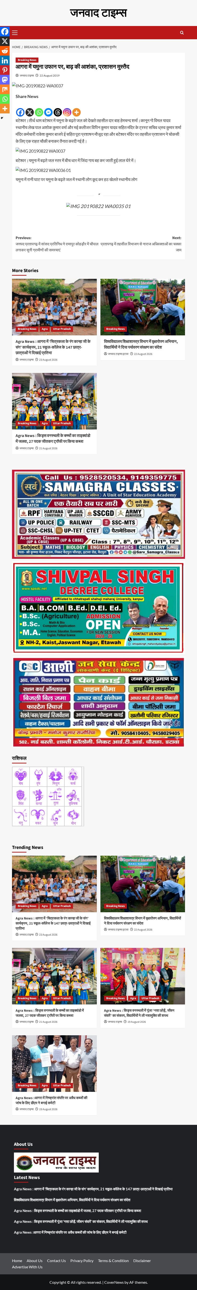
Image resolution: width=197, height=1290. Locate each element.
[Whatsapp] (39, 109)
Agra (45, 329)
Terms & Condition (113, 1260)
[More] (76, 109)
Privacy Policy (81, 1260)
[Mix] (5, 89)
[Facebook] (20, 109)
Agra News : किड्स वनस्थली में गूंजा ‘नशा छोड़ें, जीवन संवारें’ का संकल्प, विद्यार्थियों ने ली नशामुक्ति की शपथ (139, 1013)
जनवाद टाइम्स (98, 13)
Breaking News (27, 60)
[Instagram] (67, 109)
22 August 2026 (143, 354)
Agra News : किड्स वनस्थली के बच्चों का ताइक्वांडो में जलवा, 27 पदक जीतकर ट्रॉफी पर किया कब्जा (53, 438)
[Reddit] (5, 51)
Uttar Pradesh (62, 329)
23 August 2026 (48, 360)
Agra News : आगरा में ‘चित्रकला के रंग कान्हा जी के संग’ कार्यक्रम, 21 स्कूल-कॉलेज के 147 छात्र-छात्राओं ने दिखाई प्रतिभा (53, 347)
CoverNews (114, 1282)
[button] (17, 32)
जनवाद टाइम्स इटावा (118, 354)
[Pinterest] (5, 70)
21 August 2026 (48, 448)
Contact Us (56, 1260)
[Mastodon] (5, 80)
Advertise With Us (27, 1266)
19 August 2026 (137, 1022)
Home (17, 1260)
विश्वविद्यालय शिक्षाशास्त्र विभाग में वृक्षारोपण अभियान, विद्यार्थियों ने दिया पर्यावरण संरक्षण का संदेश (141, 344)
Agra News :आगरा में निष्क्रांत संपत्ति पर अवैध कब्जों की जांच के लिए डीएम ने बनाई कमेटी (51, 1100)
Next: (141, 244)
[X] (29, 109)
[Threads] (58, 109)
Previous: (57, 244)
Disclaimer (142, 1260)
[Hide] (2, 118)
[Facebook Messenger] (48, 109)
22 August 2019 (50, 75)
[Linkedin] (5, 60)
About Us (35, 1260)
